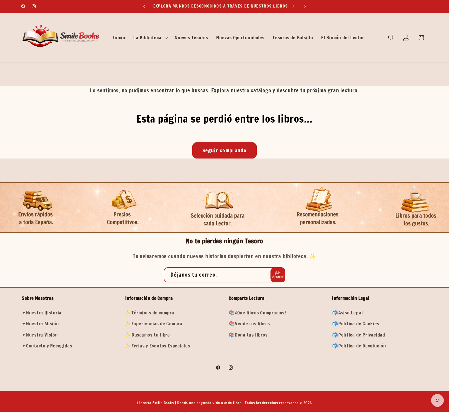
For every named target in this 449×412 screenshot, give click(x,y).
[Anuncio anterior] (144, 6)
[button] (150, 38)
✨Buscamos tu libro (147, 334)
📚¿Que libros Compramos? (258, 312)
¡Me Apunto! (278, 275)
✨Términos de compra (149, 312)
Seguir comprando (224, 150)
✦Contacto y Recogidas (47, 345)
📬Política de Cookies (355, 323)
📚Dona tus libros (248, 334)
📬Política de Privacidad (358, 334)
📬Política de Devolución (359, 345)
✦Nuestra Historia (42, 312)
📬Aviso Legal (347, 312)
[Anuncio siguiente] (305, 6)
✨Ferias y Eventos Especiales (157, 345)
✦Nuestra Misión (40, 323)
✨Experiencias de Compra (153, 323)
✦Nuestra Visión (40, 334)
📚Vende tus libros (249, 323)
